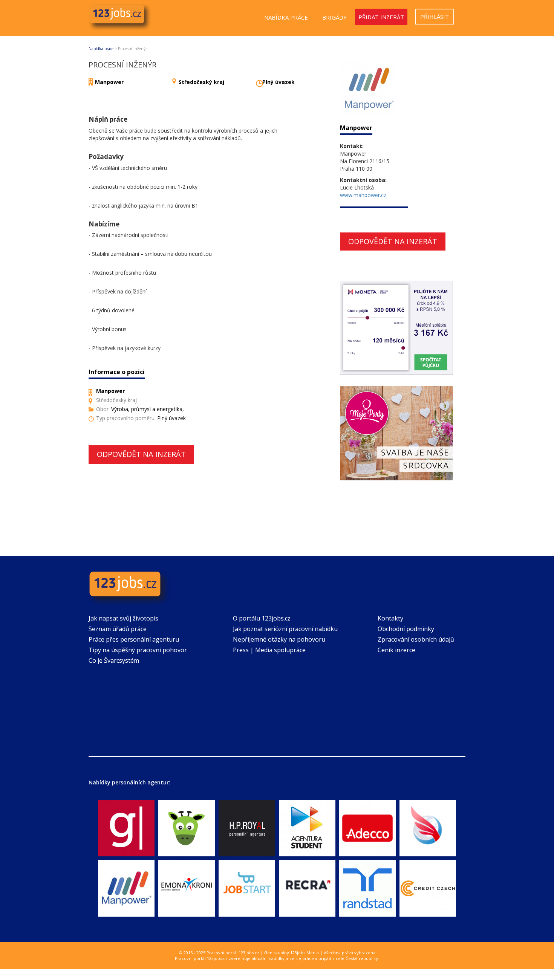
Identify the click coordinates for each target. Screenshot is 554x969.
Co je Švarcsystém (114, 660)
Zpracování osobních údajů (416, 639)
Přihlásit (434, 16)
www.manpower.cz (363, 195)
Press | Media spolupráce (269, 650)
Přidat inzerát (381, 17)
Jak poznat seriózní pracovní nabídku (285, 629)
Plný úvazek (278, 82)
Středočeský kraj (201, 82)
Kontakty (390, 618)
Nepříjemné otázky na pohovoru (279, 639)
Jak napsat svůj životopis (123, 618)
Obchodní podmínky (406, 629)
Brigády (334, 17)
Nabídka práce (286, 17)
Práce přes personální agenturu (134, 639)
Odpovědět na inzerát (141, 454)
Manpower (109, 82)
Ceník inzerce (396, 650)
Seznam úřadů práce (118, 629)
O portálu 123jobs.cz (262, 618)
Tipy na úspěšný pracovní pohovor (138, 650)
